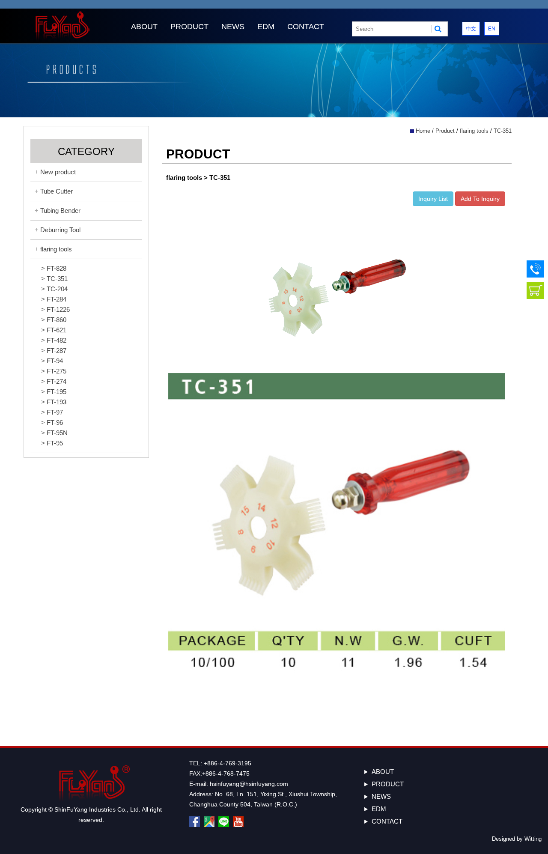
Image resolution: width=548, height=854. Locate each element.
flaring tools (56, 249)
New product (58, 172)
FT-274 (56, 381)
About (144, 26)
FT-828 (56, 268)
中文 (471, 29)
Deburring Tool (60, 229)
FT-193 (56, 402)
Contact (305, 26)
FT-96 (55, 422)
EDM (265, 26)
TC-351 (57, 278)
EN (491, 29)
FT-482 (56, 340)
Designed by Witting (517, 839)
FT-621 (56, 330)
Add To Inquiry (480, 198)
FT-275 (56, 371)
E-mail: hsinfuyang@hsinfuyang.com (238, 783)
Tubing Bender (60, 210)
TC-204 (57, 289)
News (232, 26)
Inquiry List (433, 198)
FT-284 (56, 299)
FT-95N (57, 432)
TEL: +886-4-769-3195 (220, 763)
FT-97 (55, 412)
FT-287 (56, 350)
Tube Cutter (56, 191)
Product (189, 26)
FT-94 (55, 360)
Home (423, 131)
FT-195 (56, 391)
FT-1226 (58, 309)
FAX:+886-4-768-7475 (219, 773)
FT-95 (55, 443)
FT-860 (56, 319)
